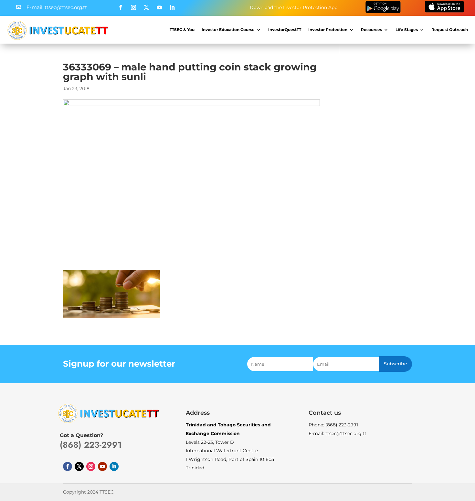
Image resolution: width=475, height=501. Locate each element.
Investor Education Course (228, 29)
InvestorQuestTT (284, 29)
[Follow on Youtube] (159, 7)
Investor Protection (327, 29)
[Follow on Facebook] (120, 7)
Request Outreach (449, 29)
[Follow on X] (146, 7)
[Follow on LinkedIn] (172, 7)
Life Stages (407, 29)
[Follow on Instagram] (133, 7)
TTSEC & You (182, 29)
